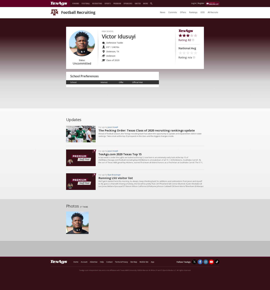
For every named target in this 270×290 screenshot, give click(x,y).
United (138, 3)
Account (84, 262)
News (162, 12)
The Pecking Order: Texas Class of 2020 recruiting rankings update (146, 130)
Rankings (193, 12)
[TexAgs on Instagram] (205, 261)
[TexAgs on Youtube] (211, 261)
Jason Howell (113, 127)
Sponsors (127, 3)
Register (201, 3)
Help (102, 262)
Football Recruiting (78, 12)
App (152, 262)
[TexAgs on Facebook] (200, 261)
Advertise (93, 262)
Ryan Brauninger (114, 175)
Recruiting (97, 3)
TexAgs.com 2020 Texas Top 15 (120, 154)
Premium (117, 3)
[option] (77, 222)
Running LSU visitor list (115, 178)
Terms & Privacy (121, 262)
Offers (183, 12)
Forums (75, 3)
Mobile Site (144, 262)
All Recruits (213, 12)
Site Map (133, 262)
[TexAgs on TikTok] (217, 261)
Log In (193, 3)
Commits (172, 12)
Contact (109, 262)
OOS (203, 12)
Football (86, 3)
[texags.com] (58, 3)
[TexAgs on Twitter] (194, 261)
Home (75, 262)
